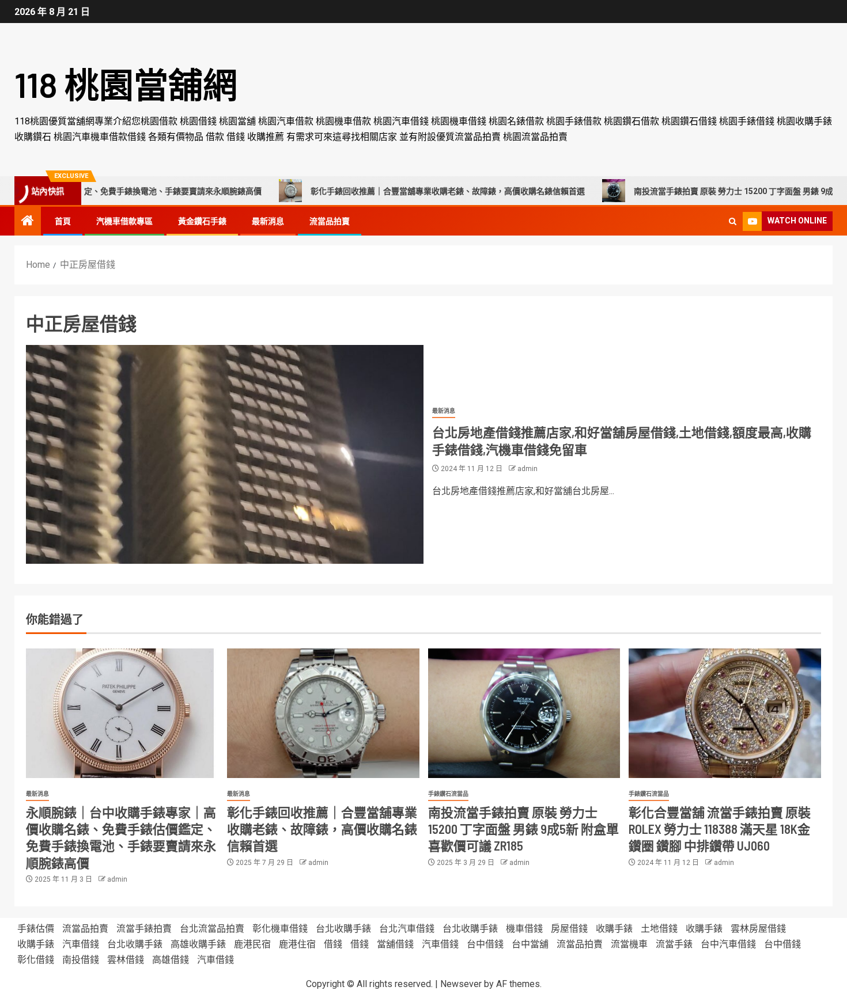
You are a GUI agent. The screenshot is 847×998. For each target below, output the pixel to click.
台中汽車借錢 (728, 944)
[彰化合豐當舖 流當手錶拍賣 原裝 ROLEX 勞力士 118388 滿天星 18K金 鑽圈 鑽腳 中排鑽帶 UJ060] (725, 713)
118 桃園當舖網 (125, 84)
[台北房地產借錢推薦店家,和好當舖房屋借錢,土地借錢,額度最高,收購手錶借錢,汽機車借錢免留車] (224, 454)
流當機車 (629, 944)
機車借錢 (524, 928)
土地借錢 (659, 928)
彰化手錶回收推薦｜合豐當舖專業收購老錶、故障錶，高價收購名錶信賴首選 (400, 191)
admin (527, 469)
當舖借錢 (395, 944)
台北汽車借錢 (406, 928)
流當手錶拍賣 (144, 928)
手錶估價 (35, 928)
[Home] (27, 222)
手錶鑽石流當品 (448, 794)
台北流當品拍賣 (212, 928)
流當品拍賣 (329, 221)
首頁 (63, 221)
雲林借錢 (125, 959)
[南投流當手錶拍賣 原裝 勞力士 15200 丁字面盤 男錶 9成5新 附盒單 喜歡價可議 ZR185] (524, 713)
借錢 (333, 944)
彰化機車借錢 (280, 928)
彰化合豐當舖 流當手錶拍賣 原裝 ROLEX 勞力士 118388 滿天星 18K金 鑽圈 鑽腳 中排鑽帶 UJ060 (720, 829)
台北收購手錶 (343, 928)
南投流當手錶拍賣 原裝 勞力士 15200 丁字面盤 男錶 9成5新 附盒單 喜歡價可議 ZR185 (523, 829)
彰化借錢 (35, 959)
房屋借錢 (569, 928)
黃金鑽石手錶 (202, 221)
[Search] (732, 221)
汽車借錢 (80, 944)
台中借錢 (485, 944)
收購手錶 (614, 928)
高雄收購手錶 (198, 944)
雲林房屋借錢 (758, 928)
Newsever (461, 983)
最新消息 (268, 221)
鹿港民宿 (252, 944)
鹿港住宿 (297, 944)
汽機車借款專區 (124, 221)
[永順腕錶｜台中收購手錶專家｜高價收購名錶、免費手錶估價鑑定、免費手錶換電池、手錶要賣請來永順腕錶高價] (122, 713)
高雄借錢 (170, 959)
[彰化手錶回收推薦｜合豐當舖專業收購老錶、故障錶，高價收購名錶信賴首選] (323, 713)
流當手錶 (674, 944)
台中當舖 (530, 944)
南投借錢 (80, 959)
